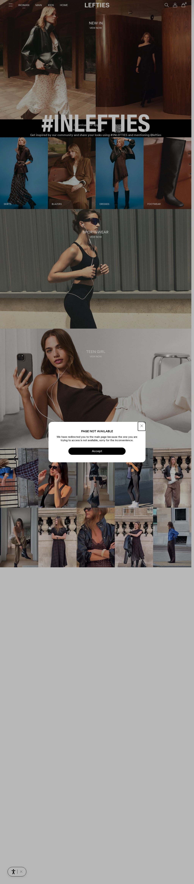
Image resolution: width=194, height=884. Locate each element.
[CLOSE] (142, 426)
